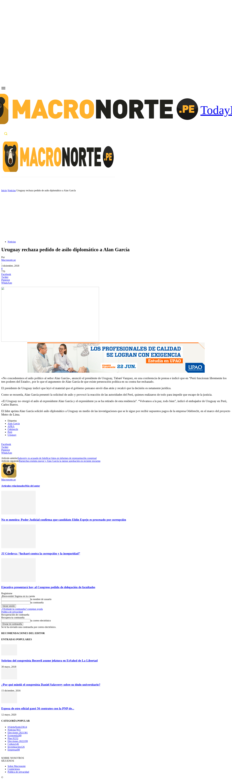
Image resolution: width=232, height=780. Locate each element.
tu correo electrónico (40, 620)
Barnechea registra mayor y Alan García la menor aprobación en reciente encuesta (59, 461)
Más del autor (32, 485)
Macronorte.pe (8, 260)
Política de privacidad (12, 611)
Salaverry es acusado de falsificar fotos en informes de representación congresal (57, 458)
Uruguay (12, 435)
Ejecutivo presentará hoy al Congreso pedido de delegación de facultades (48, 587)
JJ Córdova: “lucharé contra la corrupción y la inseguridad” (40, 553)
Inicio (4, 190)
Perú (10, 432)
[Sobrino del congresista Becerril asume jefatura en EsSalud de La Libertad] (9, 654)
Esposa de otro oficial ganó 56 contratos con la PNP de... (37, 708)
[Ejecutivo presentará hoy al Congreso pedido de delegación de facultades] (18, 581)
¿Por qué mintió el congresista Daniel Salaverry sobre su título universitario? (50, 684)
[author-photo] (8, 476)
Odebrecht (13, 429)
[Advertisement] (116, 216)
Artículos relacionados (13, 485)
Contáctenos (14, 769)
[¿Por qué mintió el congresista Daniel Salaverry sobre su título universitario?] (9, 678)
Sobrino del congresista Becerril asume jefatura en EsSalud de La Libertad (49, 660)
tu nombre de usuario (40, 599)
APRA (11, 426)
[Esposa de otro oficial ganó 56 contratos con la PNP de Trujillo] (9, 702)
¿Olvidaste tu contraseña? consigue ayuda (22, 609)
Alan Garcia (14, 423)
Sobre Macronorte (17, 766)
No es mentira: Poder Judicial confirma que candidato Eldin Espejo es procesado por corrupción (63, 519)
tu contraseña (37, 602)
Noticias (12, 190)
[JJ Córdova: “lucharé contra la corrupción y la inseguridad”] (18, 547)
